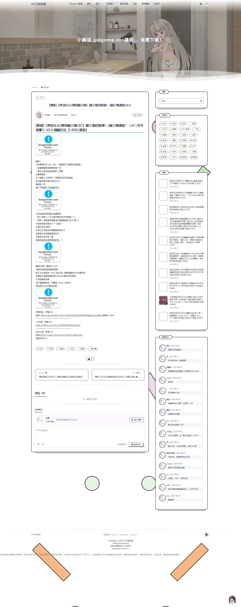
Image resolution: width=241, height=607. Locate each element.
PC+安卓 (186, 129)
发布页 (157, 4)
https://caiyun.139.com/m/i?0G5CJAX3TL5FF (61, 335)
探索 (184, 146)
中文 (197, 129)
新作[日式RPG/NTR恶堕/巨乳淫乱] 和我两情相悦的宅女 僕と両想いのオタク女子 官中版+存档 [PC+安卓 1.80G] (187, 272)
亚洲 (164, 146)
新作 (174, 135)
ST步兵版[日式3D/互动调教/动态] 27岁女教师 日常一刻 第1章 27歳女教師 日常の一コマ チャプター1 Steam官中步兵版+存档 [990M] (186, 300)
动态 (184, 123)
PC (41, 98)
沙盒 (164, 152)
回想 (195, 157)
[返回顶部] (232, 599)
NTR (174, 146)
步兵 (164, 140)
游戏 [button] (98, 4)
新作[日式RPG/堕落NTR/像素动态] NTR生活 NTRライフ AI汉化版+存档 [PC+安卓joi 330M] (186, 285)
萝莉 (82, 349)
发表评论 (137, 444)
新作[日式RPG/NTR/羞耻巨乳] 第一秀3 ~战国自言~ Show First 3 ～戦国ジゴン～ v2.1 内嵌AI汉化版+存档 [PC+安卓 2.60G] (186, 315)
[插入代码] (43, 444)
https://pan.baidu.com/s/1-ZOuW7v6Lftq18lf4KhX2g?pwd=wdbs (71, 315)
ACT (174, 157)
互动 (194, 140)
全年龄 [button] (110, 4)
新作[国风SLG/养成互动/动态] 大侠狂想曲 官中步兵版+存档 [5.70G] (187, 208)
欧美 (164, 135)
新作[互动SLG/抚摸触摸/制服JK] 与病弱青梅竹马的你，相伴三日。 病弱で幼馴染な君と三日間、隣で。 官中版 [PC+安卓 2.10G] (187, 241)
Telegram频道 (75, 4)
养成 (51, 349)
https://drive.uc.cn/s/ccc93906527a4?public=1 (58, 325)
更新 (61, 349)
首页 (89, 4)
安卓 (184, 140)
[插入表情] (38, 444)
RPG (164, 129)
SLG (40, 349)
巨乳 (194, 135)
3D (193, 146)
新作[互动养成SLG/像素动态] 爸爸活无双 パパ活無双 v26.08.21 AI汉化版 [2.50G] (186, 182)
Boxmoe (125, 543)
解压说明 (124, 4)
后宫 (164, 157)
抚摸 (194, 152)
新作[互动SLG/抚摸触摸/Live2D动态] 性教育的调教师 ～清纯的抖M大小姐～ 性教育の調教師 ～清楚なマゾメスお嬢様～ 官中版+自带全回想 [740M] (187, 257)
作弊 (184, 152)
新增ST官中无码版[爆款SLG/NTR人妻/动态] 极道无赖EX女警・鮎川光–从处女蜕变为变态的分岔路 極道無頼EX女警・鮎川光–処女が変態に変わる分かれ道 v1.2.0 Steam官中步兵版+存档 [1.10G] (186, 224)
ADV (174, 152)
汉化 (72, 349)
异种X (184, 157)
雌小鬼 (93, 349)
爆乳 (174, 140)
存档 (184, 135)
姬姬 (48, 115)
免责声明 (145, 4)
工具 (135, 4)
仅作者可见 (122, 444)
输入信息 (137, 420)
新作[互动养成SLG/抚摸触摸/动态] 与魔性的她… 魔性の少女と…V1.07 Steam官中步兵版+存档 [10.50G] (187, 195)
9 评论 (138, 115)
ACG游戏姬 (128, 541)
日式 (194, 123)
